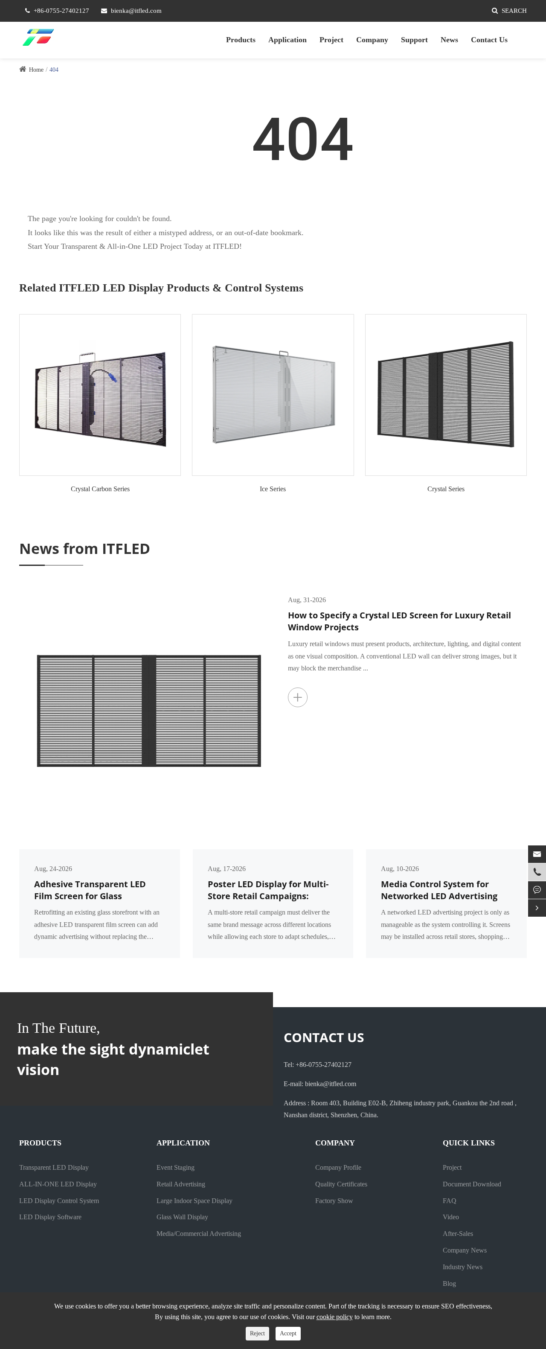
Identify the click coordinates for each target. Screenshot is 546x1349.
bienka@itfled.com (136, 10)
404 (53, 70)
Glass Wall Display (182, 1217)
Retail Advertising (181, 1184)
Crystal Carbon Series (100, 488)
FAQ (449, 1200)
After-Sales (458, 1233)
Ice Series (273, 488)
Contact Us (489, 39)
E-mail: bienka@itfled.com (320, 1083)
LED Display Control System (59, 1200)
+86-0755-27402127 (61, 10)
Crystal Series (446, 488)
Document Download (472, 1184)
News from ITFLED (84, 548)
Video (451, 1217)
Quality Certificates (341, 1184)
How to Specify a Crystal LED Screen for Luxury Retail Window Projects (399, 621)
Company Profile (338, 1167)
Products (241, 39)
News (449, 39)
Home (36, 70)
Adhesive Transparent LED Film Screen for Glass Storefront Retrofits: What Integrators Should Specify (90, 890)
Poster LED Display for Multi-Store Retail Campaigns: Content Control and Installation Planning (268, 890)
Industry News (462, 1266)
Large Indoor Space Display (194, 1200)
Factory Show (334, 1200)
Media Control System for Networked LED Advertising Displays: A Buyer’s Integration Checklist (445, 890)
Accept (288, 1333)
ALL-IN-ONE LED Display (58, 1184)
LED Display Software (50, 1217)
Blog (449, 1283)
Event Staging (176, 1167)
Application (287, 39)
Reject (257, 1333)
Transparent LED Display (54, 1167)
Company (372, 39)
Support (414, 39)
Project (331, 39)
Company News (465, 1250)
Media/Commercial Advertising (199, 1233)
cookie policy (335, 1316)
